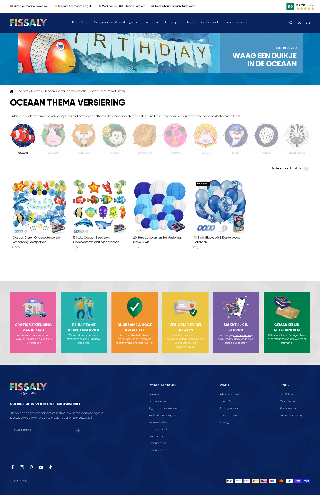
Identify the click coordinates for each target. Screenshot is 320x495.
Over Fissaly (288, 401)
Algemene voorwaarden (165, 408)
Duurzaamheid (158, 401)
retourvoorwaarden (284, 339)
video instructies (242, 335)
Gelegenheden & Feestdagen (114, 22)
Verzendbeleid (158, 422)
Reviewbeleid (157, 429)
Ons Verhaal (209, 22)
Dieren (35, 91)
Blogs (190, 22)
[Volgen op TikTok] (50, 467)
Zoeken (154, 394)
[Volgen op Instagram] (21, 467)
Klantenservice (235, 22)
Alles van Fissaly (230, 394)
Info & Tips (172, 22)
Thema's (77, 22)
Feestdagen (228, 415)
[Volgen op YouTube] (40, 467)
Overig (224, 422)
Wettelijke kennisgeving (164, 415)
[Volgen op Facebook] (12, 467)
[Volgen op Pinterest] (31, 467)
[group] (160, 53)
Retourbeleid (157, 443)
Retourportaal (158, 450)
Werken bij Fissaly (291, 415)
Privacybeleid (157, 436)
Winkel (150, 22)
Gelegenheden (230, 408)
